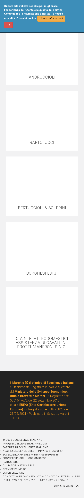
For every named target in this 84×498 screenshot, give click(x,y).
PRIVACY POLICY (30, 476)
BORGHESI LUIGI (42, 273)
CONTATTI (9, 476)
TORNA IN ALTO (63, 486)
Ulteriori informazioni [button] (51, 18)
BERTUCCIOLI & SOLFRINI (42, 208)
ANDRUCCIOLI (42, 77)
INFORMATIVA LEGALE (53, 480)
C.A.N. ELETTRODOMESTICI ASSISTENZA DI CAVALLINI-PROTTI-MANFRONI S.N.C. (42, 343)
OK (8, 25)
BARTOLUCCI (42, 143)
